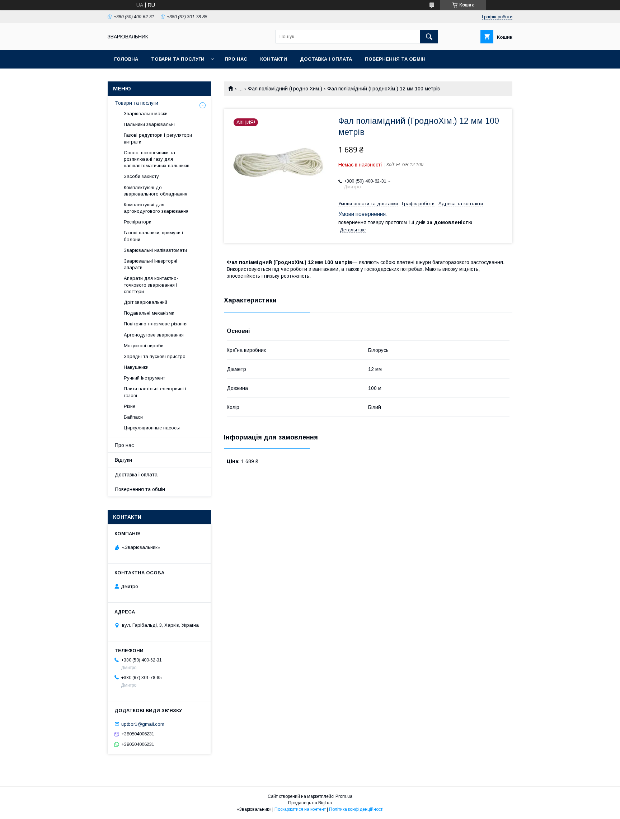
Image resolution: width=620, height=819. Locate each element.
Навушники (136, 367)
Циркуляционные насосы (152, 427)
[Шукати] (429, 36)
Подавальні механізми (149, 313)
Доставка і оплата (326, 59)
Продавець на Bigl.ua (310, 802)
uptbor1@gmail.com (142, 723)
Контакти (273, 59)
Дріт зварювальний (145, 302)
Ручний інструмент (144, 378)
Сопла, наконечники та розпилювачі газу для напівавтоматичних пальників (156, 159)
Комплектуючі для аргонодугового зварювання (156, 208)
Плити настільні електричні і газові (155, 392)
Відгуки (123, 460)
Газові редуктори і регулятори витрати (158, 138)
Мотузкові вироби (144, 345)
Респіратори (137, 222)
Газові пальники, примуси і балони (153, 236)
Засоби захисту (141, 176)
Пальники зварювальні (149, 124)
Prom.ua (343, 796)
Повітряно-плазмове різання (156, 323)
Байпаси (133, 417)
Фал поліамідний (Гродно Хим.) (285, 88)
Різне (129, 406)
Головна (126, 59)
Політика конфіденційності (356, 809)
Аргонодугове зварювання (154, 335)
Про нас (236, 59)
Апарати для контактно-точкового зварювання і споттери (151, 285)
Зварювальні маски (146, 113)
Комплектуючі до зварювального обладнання (155, 191)
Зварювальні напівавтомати (155, 250)
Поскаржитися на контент (300, 809)
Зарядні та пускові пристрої (155, 356)
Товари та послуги (178, 59)
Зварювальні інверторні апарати (150, 264)
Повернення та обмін (395, 59)
